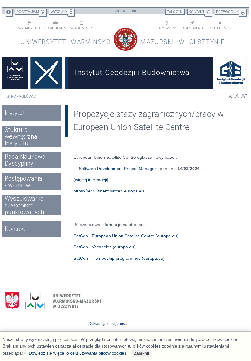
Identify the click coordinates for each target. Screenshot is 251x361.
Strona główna (21, 96)
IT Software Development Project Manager (114, 168)
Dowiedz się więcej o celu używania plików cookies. (78, 353)
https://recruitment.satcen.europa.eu (108, 190)
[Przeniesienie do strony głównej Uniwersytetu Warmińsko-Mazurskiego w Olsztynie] (15, 73)
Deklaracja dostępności (108, 324)
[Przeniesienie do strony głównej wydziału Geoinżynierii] (46, 73)
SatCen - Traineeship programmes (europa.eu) (119, 258)
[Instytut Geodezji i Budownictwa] (231, 73)
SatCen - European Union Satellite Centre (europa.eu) (125, 235)
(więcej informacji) (90, 179)
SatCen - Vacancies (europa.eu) (104, 246)
